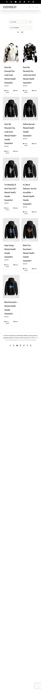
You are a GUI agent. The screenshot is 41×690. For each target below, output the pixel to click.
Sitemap (33, 340)
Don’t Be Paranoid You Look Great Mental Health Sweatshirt (10, 75)
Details (16, 90)
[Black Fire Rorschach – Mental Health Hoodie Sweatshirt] (30, 230)
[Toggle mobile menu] (37, 7)
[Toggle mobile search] (33, 7)
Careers (22, 340)
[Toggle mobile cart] (29, 7)
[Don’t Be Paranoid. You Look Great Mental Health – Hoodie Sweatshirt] (11, 108)
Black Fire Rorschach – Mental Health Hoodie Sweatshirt (28, 253)
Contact (28, 340)
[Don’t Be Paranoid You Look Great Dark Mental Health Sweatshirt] (30, 52)
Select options (7, 91)
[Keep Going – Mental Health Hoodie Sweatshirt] (11, 230)
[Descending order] (30, 22)
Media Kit (16, 340)
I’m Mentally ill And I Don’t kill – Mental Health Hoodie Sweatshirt (10, 192)
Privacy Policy (9, 340)
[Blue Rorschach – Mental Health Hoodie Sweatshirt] (11, 286)
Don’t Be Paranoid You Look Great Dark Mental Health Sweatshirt (29, 75)
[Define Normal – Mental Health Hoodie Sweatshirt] (30, 108)
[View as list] (22, 32)
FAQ (36, 338)
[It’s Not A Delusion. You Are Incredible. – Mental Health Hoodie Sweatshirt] (30, 169)
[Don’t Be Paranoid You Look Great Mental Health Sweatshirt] (11, 52)
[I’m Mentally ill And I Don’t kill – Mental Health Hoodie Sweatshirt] (11, 169)
